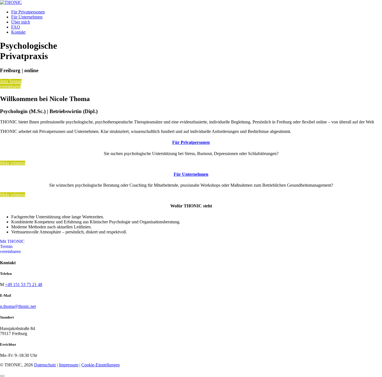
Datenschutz (45, 364)
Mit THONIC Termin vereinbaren (12, 246)
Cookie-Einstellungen (100, 364)
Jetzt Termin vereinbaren (11, 84)
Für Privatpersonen (191, 142)
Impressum (68, 364)
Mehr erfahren (12, 163)
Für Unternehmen (191, 174)
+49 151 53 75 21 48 (23, 284)
